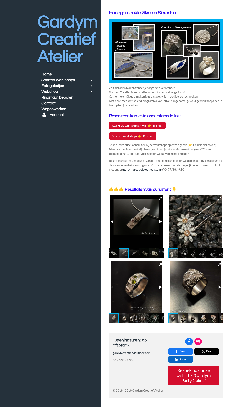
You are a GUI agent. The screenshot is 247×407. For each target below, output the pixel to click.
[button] (160, 198)
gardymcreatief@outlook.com (142, 169)
